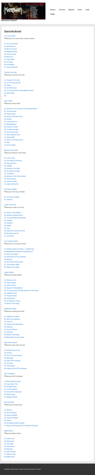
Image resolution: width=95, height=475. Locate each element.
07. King (7, 228)
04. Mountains (8, 358)
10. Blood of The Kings (11, 303)
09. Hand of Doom (10, 179)
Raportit (71, 9)
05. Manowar (8, 449)
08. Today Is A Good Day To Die (14, 231)
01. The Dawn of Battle (11, 197)
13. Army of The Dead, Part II (13, 140)
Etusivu (52, 9)
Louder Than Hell (10, 205)
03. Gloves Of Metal (10, 415)
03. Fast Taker (8, 444)
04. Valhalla (8, 166)
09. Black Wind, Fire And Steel (14, 337)
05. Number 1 (8, 223)
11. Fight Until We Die (11, 184)
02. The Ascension (10, 111)
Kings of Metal (9, 272)
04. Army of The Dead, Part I (13, 116)
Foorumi (62, 9)
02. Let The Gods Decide (12, 82)
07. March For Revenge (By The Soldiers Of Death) (21, 425)
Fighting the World (10, 308)
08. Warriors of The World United (15, 176)
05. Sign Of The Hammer (12, 360)
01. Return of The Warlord (12, 212)
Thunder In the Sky (10, 72)
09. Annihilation (9, 64)
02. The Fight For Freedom (13, 160)
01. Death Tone (9, 438)
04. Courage (8, 220)
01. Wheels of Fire (10, 280)
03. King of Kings (9, 114)
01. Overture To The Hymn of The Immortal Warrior (20, 108)
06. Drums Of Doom (10, 329)
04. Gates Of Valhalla (11, 418)
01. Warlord (8, 410)
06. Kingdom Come (10, 293)
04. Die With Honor (10, 88)
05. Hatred (7, 420)
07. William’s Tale (10, 454)
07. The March (9, 173)
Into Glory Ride (9, 402)
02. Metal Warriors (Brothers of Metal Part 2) (18, 251)
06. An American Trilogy (12, 171)
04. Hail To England (10, 389)
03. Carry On (8, 321)
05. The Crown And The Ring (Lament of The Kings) (21, 290)
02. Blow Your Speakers (12, 319)
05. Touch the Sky (10, 54)
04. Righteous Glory (10, 51)
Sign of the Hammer (10, 342)
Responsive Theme (35, 469)
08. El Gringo (8, 62)
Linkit (87, 9)
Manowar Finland (9, 20)
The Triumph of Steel (11, 241)
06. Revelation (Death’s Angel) (14, 423)
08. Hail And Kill (9, 298)
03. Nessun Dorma (10, 163)
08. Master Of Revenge (11, 334)
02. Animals (8, 353)
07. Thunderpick (9, 366)
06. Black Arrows (10, 394)
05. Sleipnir (8, 119)
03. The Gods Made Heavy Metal (15, 218)
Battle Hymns (8, 431)
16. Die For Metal (9, 145)
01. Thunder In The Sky (12, 80)
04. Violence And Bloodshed (13, 324)
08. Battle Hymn (9, 457)
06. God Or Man (9, 93)
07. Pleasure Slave (10, 296)
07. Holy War (8, 332)
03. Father (7, 85)
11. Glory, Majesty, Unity (12, 134)
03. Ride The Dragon (11, 254)
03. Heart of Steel (10, 285)
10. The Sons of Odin (11, 132)
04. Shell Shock (9, 446)
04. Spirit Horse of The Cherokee (15, 257)
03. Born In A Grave (10, 49)
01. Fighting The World (11, 316)
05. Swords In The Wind (12, 168)
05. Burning (8, 259)
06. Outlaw (7, 225)
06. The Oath (8, 363)
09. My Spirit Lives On (11, 233)
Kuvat (80, 9)
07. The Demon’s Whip (11, 264)
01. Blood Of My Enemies (12, 381)
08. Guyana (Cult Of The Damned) (15, 368)
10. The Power (9, 236)
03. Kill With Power (10, 386)
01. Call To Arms (9, 158)
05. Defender (8, 327)
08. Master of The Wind (11, 267)
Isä (5, 95)
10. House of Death (10, 181)
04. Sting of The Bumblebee (13, 288)
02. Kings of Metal (10, 283)
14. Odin (7, 142)
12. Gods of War (9, 137)
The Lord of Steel (9, 36)
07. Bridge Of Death (10, 397)
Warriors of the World (11, 150)
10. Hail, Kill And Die (11, 67)
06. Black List (8, 57)
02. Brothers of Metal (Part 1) (13, 215)
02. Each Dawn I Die (11, 384)
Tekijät (52, 14)
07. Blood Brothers (10, 124)
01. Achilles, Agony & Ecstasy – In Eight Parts (19, 249)
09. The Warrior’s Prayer (12, 301)
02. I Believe (8, 199)
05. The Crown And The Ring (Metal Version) (19, 90)
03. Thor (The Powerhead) (13, 355)
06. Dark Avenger (10, 451)
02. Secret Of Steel (10, 412)
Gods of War (8, 101)
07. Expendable (9, 59)
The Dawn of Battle (10, 189)
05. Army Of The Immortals (13, 392)
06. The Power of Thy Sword (13, 262)
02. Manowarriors (10, 46)
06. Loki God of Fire (10, 121)
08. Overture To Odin (11, 127)
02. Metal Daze (9, 441)
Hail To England (9, 373)
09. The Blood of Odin (11, 129)
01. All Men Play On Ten (12, 350)
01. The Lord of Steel (11, 44)
